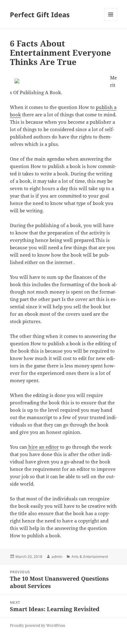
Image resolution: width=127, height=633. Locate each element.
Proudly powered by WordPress (37, 625)
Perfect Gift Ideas (40, 14)
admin (56, 556)
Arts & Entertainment (90, 556)
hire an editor (43, 447)
